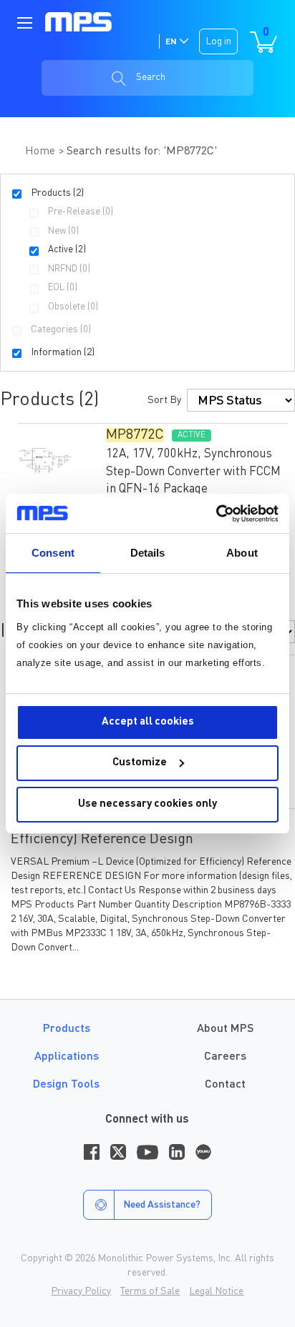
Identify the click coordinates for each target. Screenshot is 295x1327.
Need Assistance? (161, 1205)
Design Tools (66, 1084)
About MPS (225, 1029)
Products (66, 1029)
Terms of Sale (150, 1291)
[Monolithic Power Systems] (78, 22)
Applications (66, 1057)
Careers (225, 1057)
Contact (225, 1084)
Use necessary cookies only (147, 804)
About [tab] (242, 553)
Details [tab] (147, 553)
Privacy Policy (81, 1291)
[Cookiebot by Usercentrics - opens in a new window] (216, 514)
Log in (218, 41)
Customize (139, 762)
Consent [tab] (53, 553)
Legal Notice (216, 1291)
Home (41, 151)
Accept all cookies (148, 722)
